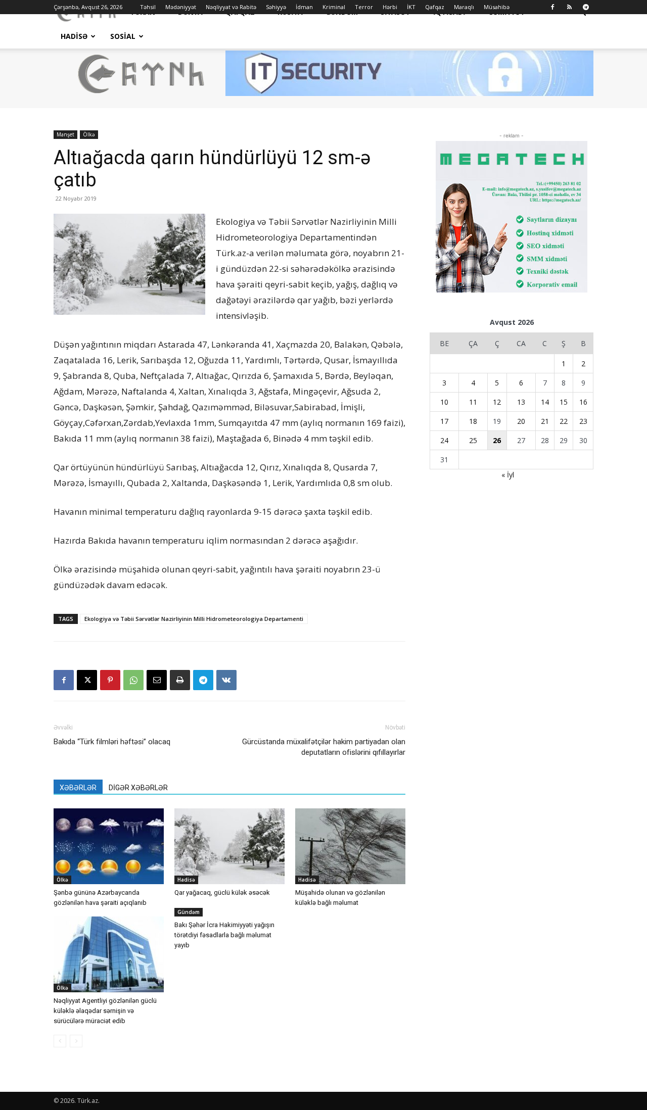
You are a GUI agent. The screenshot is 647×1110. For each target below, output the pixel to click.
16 (583, 402)
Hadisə (74, 36)
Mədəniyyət (180, 7)
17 (444, 421)
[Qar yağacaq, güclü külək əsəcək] (229, 846)
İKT (411, 7)
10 (444, 402)
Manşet (65, 134)
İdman (304, 7)
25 (473, 440)
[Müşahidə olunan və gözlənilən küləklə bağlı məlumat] (350, 846)
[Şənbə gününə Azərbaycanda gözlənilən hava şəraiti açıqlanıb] (109, 846)
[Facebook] (552, 7)
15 (564, 402)
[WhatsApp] (133, 680)
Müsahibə (497, 7)
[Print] (180, 680)
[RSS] (569, 7)
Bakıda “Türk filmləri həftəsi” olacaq (112, 741)
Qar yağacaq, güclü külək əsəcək (222, 892)
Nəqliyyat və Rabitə (231, 7)
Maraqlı (464, 7)
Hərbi (390, 7)
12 (497, 402)
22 (564, 421)
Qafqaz (434, 7)
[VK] (226, 680)
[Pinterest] (110, 680)
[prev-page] (60, 1041)
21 (545, 421)
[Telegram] (585, 7)
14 (545, 402)
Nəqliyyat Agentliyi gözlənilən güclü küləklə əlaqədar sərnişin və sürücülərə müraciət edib (105, 1011)
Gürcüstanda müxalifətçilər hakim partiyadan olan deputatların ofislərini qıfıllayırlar (323, 747)
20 (521, 421)
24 (444, 440)
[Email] (157, 680)
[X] (87, 680)
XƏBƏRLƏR (78, 788)
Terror (364, 7)
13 (521, 402)
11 (473, 402)
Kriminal (333, 7)
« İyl (507, 474)
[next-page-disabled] (76, 1041)
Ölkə (89, 134)
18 (473, 421)
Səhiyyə (276, 7)
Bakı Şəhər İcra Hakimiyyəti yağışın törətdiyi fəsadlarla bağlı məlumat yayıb (224, 935)
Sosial (122, 36)
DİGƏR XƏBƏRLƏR (138, 788)
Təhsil (148, 7)
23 (583, 421)
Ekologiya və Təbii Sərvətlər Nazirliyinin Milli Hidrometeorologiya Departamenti (193, 618)
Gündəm (188, 911)
